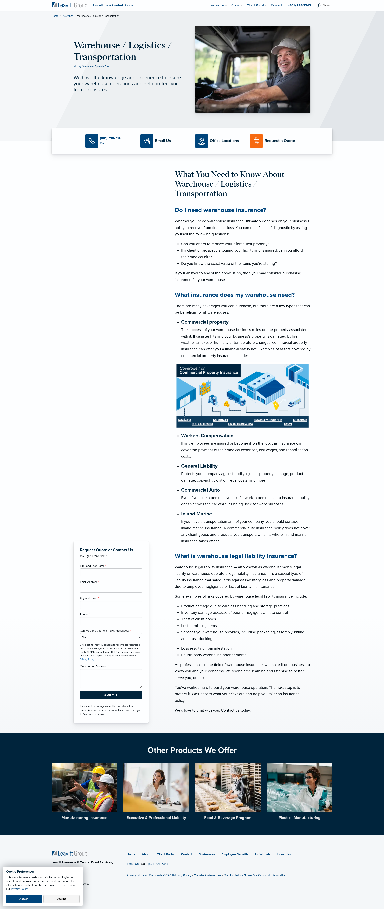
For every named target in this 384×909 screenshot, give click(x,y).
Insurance (67, 16)
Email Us (133, 864)
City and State (89, 598)
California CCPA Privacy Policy (170, 875)
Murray (77, 66)
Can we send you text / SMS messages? (105, 630)
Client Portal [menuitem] (255, 5)
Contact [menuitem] (276, 5)
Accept (23, 899)
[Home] (69, 853)
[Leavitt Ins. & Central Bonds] (69, 5)
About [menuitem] (235, 5)
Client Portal (166, 854)
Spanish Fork (102, 66)
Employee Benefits (235, 854)
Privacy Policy (19, 889)
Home (55, 16)
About (146, 854)
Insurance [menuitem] (217, 5)
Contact (186, 854)
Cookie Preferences (207, 875)
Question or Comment (94, 666)
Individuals (262, 854)
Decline (61, 899)
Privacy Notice (137, 875)
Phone (85, 614)
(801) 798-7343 (158, 864)
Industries (284, 854)
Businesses (207, 854)
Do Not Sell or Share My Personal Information (255, 875)
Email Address (89, 582)
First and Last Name (93, 566)
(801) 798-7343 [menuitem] (299, 5)
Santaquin (88, 66)
